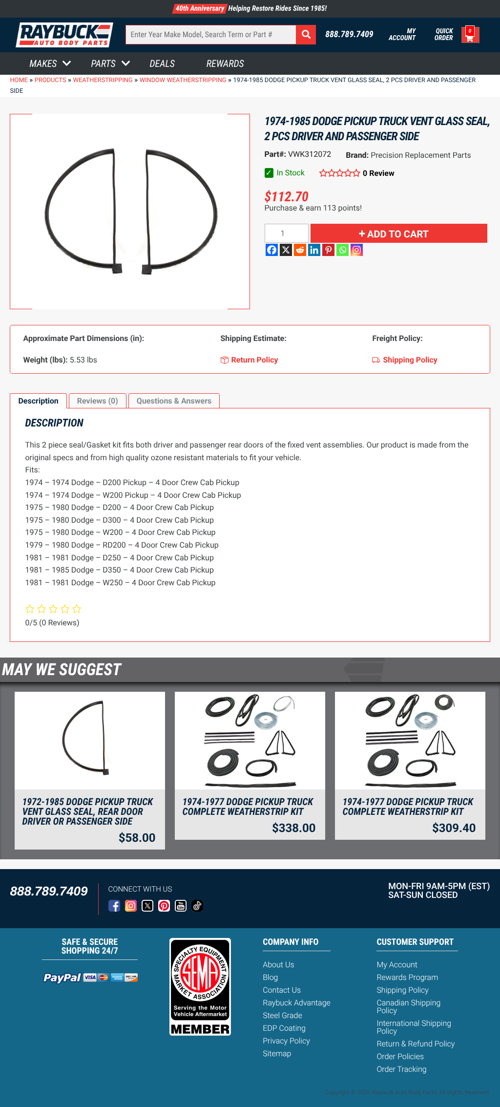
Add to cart (398, 234)
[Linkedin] (314, 250)
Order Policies (400, 1056)
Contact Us (282, 990)
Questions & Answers (174, 400)
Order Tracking (401, 1069)
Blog (270, 977)
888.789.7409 (349, 34)
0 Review (379, 173)
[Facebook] (272, 250)
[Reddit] (300, 250)
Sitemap (277, 1053)
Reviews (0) (97, 400)
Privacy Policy (286, 1040)
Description (38, 400)
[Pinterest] (328, 250)
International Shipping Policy (413, 1027)
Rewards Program (407, 977)
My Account (402, 35)
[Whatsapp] (342, 250)
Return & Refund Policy (415, 1043)
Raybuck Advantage (297, 1002)
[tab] (38, 401)
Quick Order (444, 35)
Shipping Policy (402, 990)
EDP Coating (284, 1028)
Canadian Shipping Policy (408, 1006)
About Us (278, 964)
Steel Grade (282, 1015)
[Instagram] (357, 250)
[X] (286, 250)
